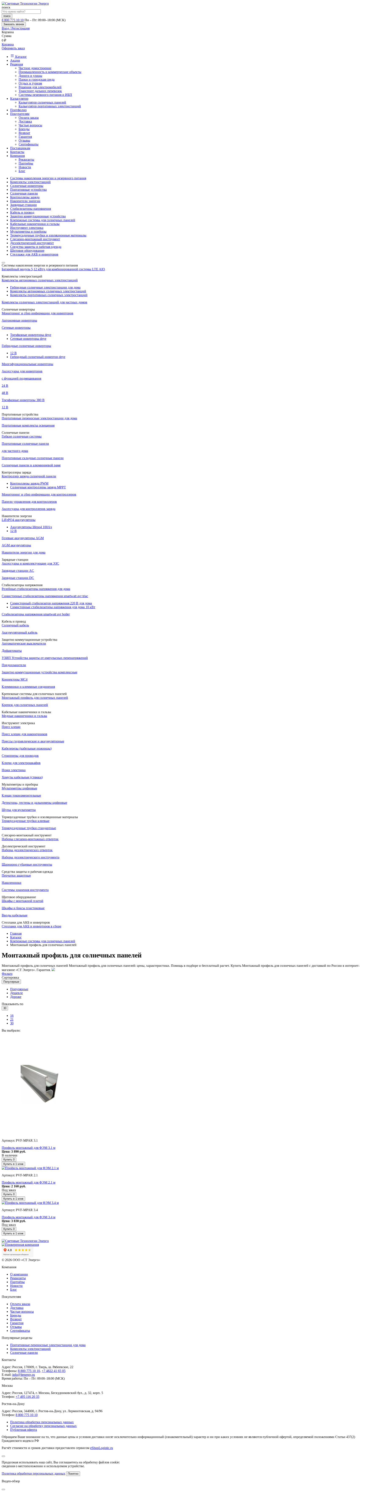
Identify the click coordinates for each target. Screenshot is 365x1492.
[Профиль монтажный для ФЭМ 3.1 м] (40, 1133)
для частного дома (15, 451)
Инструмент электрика (26, 227)
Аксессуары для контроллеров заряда (28, 509)
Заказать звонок (13, 24)
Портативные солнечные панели (25, 443)
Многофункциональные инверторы (27, 364)
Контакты (17, 152)
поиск (7, 16)
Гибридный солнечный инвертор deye (37, 357)
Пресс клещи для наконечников (24, 734)
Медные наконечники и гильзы (24, 716)
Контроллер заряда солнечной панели (29, 476)
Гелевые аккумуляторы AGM (23, 538)
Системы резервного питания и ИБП (45, 95)
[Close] (3, 1456)
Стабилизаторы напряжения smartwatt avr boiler (36, 614)
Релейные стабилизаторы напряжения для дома (36, 589)
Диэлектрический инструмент (32, 243)
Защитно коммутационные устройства (38, 216)
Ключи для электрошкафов (21, 763)
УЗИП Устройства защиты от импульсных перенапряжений (45, 658)
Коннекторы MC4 (14, 679)
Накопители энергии (25, 201)
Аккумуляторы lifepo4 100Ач (31, 527)
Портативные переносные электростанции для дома (39, 418)
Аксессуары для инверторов (22, 371)
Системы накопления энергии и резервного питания (48, 178)
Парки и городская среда (36, 79)
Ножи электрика (14, 770)
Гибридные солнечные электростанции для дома (45, 287)
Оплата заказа (29, 117)
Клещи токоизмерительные (21, 795)
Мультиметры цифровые (19, 788)
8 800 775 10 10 (13, 20)
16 (12, 1015)
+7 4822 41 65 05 (53, 1371)
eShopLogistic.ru (101, 1448)
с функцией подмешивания (21, 378)
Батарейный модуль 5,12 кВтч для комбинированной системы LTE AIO (53, 269)
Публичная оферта (23, 1429)
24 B (5, 385)
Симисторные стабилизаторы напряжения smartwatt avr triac (45, 596)
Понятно (73, 1473)
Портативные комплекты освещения (28, 425)
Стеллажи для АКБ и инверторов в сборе (31, 926)
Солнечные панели (24, 193)
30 (12, 1023)
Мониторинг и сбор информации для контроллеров (39, 494)
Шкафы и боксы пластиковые (23, 908)
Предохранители (14, 665)
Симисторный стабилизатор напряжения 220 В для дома (51, 603)
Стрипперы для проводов (20, 755)
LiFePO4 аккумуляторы (18, 520)
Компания (17, 155)
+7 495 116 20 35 (27, 1396)
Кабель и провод (22, 212)
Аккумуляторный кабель (19, 632)
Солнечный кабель (15, 625)
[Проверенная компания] (20, 1244)
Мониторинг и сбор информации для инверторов (37, 313)
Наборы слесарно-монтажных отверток (30, 839)
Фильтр (7, 973)
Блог (22, 171)
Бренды (24, 129)
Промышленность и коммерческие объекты (50, 72)
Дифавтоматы (12, 650)
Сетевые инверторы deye (28, 338)
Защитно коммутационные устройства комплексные (39, 672)
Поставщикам (20, 148)
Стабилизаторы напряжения (30, 208)
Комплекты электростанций (30, 182)
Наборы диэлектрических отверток (27, 850)
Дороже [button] (15, 997)
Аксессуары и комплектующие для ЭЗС (30, 563)
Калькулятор (19, 98)
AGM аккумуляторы (16, 545)
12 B (13, 353)
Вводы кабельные (14, 915)
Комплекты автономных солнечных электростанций (40, 280)
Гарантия (25, 136)
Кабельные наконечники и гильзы (35, 224)
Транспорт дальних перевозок (40, 91)
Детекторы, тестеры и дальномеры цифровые (34, 802)
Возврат (24, 133)
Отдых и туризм (30, 83)
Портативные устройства (28, 189)
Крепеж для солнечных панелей (25, 705)
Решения (16, 64)
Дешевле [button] (16, 993)
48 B (5, 393)
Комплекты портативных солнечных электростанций (48, 295)
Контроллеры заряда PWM (29, 483)
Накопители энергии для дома (23, 552)
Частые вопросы (30, 125)
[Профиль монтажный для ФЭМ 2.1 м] (30, 1168)
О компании (19, 1274)
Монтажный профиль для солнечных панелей (35, 697)
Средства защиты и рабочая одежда (35, 247)
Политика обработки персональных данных (42, 1422)
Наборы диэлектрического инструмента (30, 857)
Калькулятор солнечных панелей (42, 102)
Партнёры (26, 163)
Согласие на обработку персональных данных (43, 1426)
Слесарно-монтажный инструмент (35, 239)
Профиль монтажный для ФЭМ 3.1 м (28, 1147)
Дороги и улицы (30, 75)
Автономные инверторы (19, 320)
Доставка (25, 121)
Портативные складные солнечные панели (33, 458)
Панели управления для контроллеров (29, 501)
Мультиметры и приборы (28, 231)
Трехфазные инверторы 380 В (23, 400)
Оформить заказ (13, 48)
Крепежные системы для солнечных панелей (42, 220)
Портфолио (18, 110)
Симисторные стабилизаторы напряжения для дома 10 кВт (52, 607)
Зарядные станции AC (18, 570)
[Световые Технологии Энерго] (25, 3)
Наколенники (11, 882)
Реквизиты (26, 159)
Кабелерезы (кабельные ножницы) (27, 748)
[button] (182, 28)
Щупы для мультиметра (19, 810)
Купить (9, 1159)
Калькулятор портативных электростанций (50, 106)
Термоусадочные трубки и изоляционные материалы (48, 235)
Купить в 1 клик (13, 1164)
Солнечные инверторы (26, 186)
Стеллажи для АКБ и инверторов (34, 254)
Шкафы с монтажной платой (22, 901)
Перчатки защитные (16, 875)
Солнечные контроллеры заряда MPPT (38, 487)
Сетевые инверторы (16, 327)
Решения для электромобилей (40, 87)
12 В (5, 407)
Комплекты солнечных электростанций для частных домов (44, 302)
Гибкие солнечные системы (22, 436)
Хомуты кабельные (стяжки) (22, 777)
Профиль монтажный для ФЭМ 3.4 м (28, 1217)
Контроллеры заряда (24, 197)
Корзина (8, 44)
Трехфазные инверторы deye (30, 335)
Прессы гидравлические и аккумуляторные (33, 741)
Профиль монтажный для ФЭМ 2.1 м (28, 1182)
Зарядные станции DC (18, 578)
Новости (25, 167)
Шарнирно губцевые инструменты (27, 864)
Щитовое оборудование (27, 250)
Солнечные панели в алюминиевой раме (31, 465)
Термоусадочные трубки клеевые (25, 821)
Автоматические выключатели (24, 643)
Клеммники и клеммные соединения (28, 686)
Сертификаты (28, 144)
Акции (15, 60)
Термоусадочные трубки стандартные (29, 828)
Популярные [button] (19, 989)
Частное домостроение (35, 68)
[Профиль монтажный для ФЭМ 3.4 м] (30, 1203)
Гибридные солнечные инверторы (26, 346)
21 (12, 1019)
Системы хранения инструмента (25, 890)
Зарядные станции (23, 205)
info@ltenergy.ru (23, 1374)
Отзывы (24, 140)
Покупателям (19, 114)
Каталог (20, 56)
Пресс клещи (11, 727)
